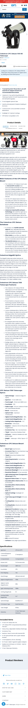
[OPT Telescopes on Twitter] (8, 684)
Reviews (20, 128)
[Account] (22, 5)
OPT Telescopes (11, 704)
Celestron (6, 57)
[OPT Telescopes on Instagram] (15, 684)
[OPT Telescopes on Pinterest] (23, 684)
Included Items (21, 126)
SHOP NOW (4, 80)
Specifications (13, 126)
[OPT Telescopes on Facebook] (4, 684)
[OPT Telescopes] (14, 5)
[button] (3, 704)
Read (3, 62)
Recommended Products (11, 128)
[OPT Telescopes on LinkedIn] (19, 684)
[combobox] (14, 9)
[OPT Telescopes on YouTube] (12, 684)
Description (5, 126)
